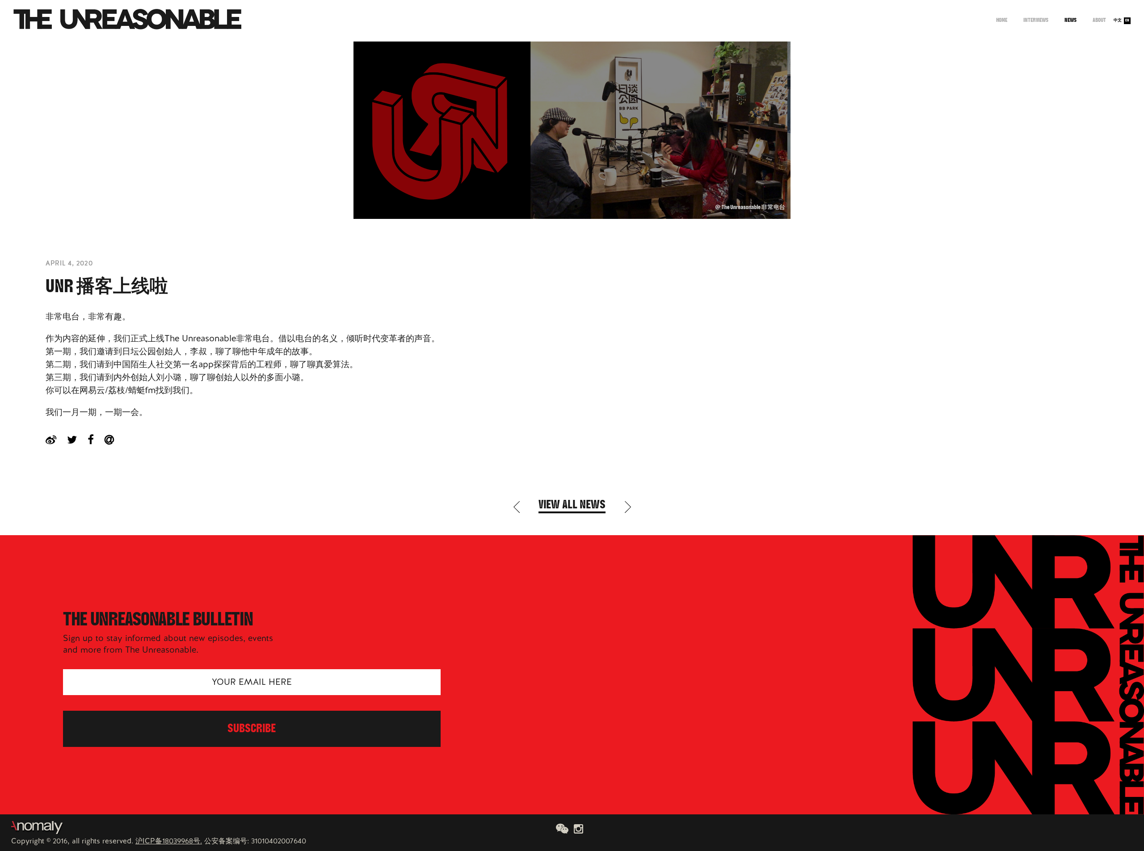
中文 (1118, 20)
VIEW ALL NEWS (572, 505)
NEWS (1070, 21)
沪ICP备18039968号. (168, 841)
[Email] (115, 439)
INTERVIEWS (1035, 21)
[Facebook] (96, 439)
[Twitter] (77, 439)
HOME (1001, 21)
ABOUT (1099, 21)
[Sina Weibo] (56, 439)
